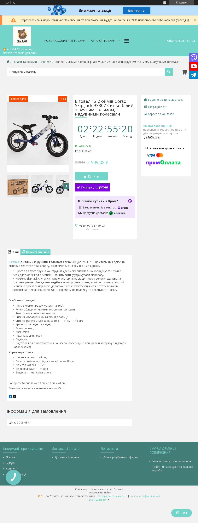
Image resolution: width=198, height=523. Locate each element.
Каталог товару (102, 41)
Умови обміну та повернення (171, 461)
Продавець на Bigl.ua (99, 492)
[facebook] (10, 397)
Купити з (88, 187)
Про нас (11, 457)
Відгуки (10, 463)
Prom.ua (118, 489)
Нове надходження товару (64, 41)
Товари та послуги (24, 62)
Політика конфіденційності (145, 496)
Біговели (45, 62)
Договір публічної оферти (120, 457)
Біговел (14, 262)
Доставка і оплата (67, 457)
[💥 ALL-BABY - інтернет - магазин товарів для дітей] (22, 35)
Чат (184, 513)
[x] (14, 397)
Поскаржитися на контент (112, 496)
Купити (93, 176)
